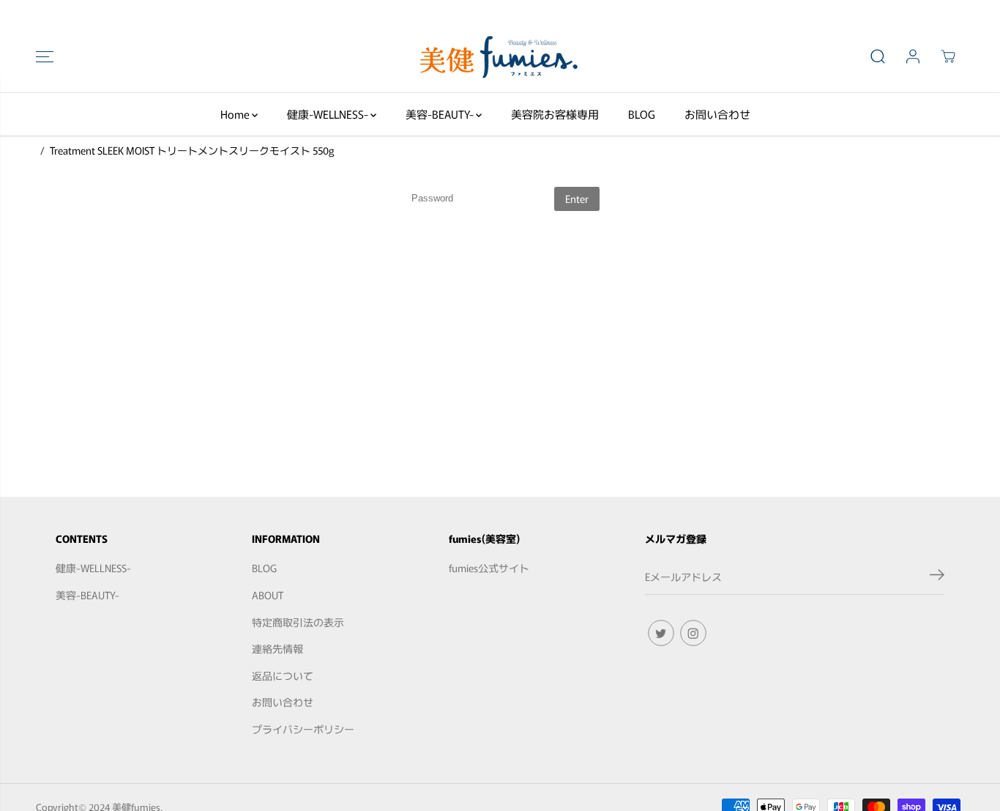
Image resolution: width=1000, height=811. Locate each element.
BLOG (641, 114)
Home (236, 114)
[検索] (878, 56)
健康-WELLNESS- (328, 114)
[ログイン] (913, 56)
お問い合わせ (717, 114)
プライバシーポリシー (303, 729)
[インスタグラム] (693, 633)
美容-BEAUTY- (441, 114)
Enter (577, 198)
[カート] (948, 56)
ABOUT (267, 595)
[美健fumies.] (500, 56)
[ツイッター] (661, 633)
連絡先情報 (277, 648)
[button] (44, 56)
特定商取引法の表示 (298, 622)
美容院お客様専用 (555, 114)
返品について (282, 675)
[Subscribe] (937, 576)
